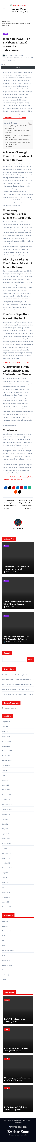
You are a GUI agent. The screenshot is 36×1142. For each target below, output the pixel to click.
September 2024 (7, 809)
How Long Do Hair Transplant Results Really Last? (18, 684)
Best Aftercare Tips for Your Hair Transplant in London (16, 637)
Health (4, 945)
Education (5, 926)
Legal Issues (6, 960)
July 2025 (5, 770)
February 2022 (6, 907)
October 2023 (6, 863)
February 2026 (6, 741)
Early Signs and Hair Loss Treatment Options (16, 689)
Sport (4, 970)
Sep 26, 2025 (16, 571)
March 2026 (6, 736)
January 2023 (6, 897)
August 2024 (6, 814)
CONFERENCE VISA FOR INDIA (13, 58)
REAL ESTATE (7, 965)
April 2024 (5, 834)
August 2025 (6, 765)
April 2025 (5, 785)
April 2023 (5, 887)
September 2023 (7, 868)
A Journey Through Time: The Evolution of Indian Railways (17, 127)
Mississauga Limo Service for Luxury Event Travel (16, 568)
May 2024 (5, 829)
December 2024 (7, 804)
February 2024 (6, 843)
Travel (5, 33)
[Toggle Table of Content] (29, 123)
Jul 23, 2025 (15, 606)
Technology (5, 975)
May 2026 (5, 731)
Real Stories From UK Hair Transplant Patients (16, 679)
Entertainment (6, 931)
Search (7, 653)
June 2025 (5, 775)
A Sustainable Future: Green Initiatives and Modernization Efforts (17, 143)
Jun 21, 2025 (17, 641)
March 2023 (6, 892)
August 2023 (6, 873)
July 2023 (5, 877)
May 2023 (5, 882)
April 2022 (5, 902)
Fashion (4, 936)
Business (5, 921)
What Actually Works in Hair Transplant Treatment (17, 694)
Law (3, 955)
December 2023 (7, 853)
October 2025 (6, 756)
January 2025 (6, 799)
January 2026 (6, 746)
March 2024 (6, 838)
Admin (10, 55)
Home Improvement (8, 950)
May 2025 (5, 780)
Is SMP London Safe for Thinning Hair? (14, 675)
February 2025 (6, 795)
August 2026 (6, 721)
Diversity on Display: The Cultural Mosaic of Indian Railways (18, 136)
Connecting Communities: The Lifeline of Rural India (17, 131)
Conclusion (8, 146)
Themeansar (17, 1122)
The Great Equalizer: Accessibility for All (17, 139)
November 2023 (7, 858)
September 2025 (7, 760)
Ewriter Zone (18, 9)
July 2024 (5, 819)
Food (3, 940)
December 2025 (7, 751)
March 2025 (6, 790)
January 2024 (6, 848)
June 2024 (5, 824)
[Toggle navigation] (3, 8)
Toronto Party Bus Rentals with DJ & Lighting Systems (17, 602)
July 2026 (5, 726)
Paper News (26, 1120)
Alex (7, 571)
